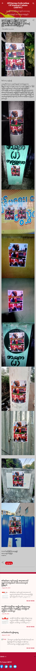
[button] (33, 20)
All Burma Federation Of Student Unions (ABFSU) (18, 5)
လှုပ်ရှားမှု (9, 563)
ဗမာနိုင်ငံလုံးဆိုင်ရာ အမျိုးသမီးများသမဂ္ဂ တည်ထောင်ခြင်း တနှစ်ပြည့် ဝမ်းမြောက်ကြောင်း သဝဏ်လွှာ (15, 609)
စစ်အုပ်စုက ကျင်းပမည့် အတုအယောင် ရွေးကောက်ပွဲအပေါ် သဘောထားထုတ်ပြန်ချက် (15, 583)
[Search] (33, 4)
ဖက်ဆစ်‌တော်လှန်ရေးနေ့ (9, 632)
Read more (31, 601)
